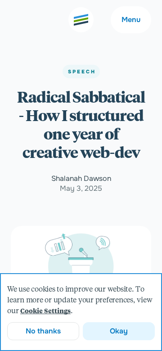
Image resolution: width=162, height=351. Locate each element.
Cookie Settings (45, 311)
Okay (119, 331)
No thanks (43, 331)
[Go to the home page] (81, 19)
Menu (131, 19)
